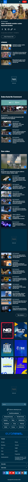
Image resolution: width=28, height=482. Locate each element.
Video (2, 454)
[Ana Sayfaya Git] (5, 1)
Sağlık (16, 448)
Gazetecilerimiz (4, 457)
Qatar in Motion (16, 214)
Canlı (24, 1)
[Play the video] (14, 11)
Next (2, 448)
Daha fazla (3, 467)
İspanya (6, 420)
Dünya (16, 442)
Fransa (13, 427)
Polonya (22, 423)
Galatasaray (21, 420)
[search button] (24, 404)
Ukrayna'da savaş (8, 416)
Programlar (17, 454)
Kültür (5, 427)
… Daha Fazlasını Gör (8, 36)
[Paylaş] (8, 29)
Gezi (2, 451)
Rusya (2, 169)
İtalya (13, 420)
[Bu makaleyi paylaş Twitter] (5, 29)
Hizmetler (3, 464)
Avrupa (2, 442)
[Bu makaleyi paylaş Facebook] (2, 29)
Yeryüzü (17, 445)
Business (3, 445)
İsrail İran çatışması (14, 413)
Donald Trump (20, 416)
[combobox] (14, 404)
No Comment (4, 115)
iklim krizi (21, 427)
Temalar (3, 438)
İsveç (14, 423)
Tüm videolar (20, 315)
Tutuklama (6, 423)
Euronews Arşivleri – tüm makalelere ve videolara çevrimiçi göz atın (20, 458)
